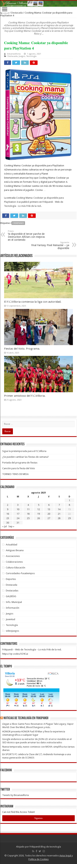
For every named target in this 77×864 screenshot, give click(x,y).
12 (38, 509)
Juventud (10, 619)
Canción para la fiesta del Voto (18, 468)
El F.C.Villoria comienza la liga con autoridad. (32, 301)
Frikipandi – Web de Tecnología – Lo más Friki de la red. (31, 649)
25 (28, 518)
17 (18, 513)
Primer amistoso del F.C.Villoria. (24, 395)
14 (59, 509)
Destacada (17, 12)
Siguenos (38, 818)
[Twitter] (39, 851)
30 (7, 522)
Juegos (22, 56)
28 (59, 518)
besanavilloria (14, 54)
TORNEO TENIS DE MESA (15, 474)
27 (48, 518)
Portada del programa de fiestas (19, 462)
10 (18, 509)
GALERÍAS (11, 596)
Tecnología (31, 56)
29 (69, 518)
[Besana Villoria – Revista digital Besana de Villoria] (38, 4)
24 (18, 518)
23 (7, 518)
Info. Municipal (14, 602)
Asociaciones (13, 556)
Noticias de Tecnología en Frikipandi (26, 718)
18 (28, 513)
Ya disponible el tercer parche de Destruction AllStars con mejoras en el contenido (26, 235)
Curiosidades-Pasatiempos (20, 573)
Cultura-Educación (15, 567)
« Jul (4, 526)
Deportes (11, 579)
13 (48, 509)
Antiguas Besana (15, 550)
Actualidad (11, 544)
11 (28, 509)
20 (48, 513)
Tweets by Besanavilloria (15, 795)
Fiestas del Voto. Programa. (22, 348)
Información (12, 607)
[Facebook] (36, 851)
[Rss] (33, 851)
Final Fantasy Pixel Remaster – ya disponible (50, 245)
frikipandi (18, 223)
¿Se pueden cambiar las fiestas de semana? (25, 456)
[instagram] (43, 851)
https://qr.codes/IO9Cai (15, 653)
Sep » (11, 526)
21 (59, 513)
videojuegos (12, 630)
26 (38, 518)
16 (7, 513)
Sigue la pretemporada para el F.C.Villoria (24, 451)
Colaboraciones (14, 561)
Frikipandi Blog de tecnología (45, 846)
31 (18, 522)
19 (38, 513)
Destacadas (12, 590)
